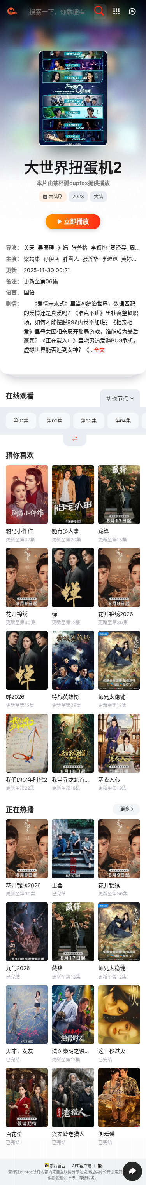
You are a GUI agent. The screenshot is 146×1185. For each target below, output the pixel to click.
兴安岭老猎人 (68, 1134)
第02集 (54, 421)
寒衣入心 (109, 779)
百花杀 (14, 1134)
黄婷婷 (129, 258)
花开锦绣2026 (115, 614)
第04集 (123, 421)
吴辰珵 (46, 247)
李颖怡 (99, 247)
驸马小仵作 (19, 530)
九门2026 (18, 968)
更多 (125, 809)
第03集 (89, 421)
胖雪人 (71, 258)
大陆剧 (56, 196)
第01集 (21, 421)
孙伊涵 (51, 258)
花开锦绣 (17, 614)
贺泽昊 (118, 247)
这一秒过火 (111, 1050)
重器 (57, 885)
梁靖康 (32, 258)
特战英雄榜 (65, 696)
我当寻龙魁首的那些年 (73, 779)
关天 (29, 247)
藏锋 (103, 530)
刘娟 (62, 247)
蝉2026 (15, 696)
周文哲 (138, 247)
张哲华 (90, 258)
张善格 (79, 247)
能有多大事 (65, 530)
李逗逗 (110, 258)
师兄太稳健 (111, 696)
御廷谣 (106, 1134)
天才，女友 (19, 1050)
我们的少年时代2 (26, 779)
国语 (29, 292)
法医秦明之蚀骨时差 (73, 1050)
